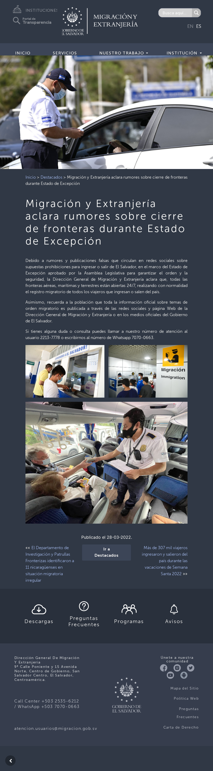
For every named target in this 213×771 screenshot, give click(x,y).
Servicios (65, 53)
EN (190, 26)
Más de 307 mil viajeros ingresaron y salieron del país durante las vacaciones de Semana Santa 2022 (165, 560)
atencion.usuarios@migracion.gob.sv (55, 728)
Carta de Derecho (181, 727)
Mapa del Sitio (184, 688)
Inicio (22, 53)
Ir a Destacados (106, 552)
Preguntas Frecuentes (188, 713)
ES (198, 26)
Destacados (51, 177)
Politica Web (186, 698)
